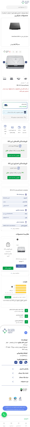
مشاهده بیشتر (16, 228)
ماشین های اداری (16, 13)
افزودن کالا (8, 268)
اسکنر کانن (3, 13)
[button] (15, 105)
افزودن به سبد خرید (13, 155)
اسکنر (9, 13)
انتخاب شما (21, 266)
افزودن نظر (8, 297)
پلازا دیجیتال (25, 13)
